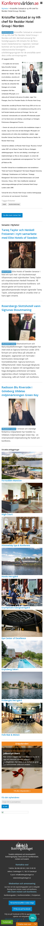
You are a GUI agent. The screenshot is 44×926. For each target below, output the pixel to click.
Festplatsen (36, 895)
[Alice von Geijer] (22, 412)
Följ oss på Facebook (22, 909)
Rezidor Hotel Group (14, 204)
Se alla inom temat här (12, 215)
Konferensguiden (10, 895)
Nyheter (5, 8)
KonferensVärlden (24, 895)
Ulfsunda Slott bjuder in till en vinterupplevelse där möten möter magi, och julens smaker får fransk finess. (21, 759)
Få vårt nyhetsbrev (10, 797)
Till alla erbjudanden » (22, 791)
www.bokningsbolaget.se (22, 878)
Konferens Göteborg (24, 921)
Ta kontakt (7, 922)
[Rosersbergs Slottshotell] (22, 327)
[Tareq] (22, 254)
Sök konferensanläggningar (14, 919)
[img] (22, 767)
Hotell (4, 204)
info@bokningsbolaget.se (25, 875)
